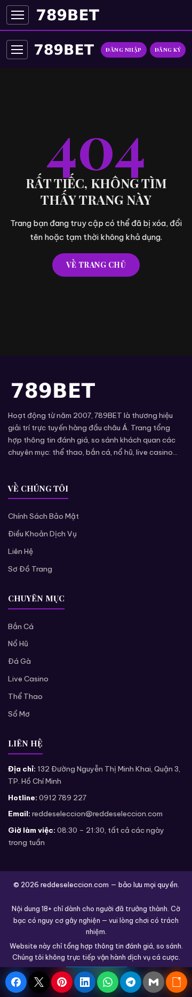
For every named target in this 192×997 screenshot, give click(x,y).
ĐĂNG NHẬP (124, 49)
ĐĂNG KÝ (168, 49)
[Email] (153, 982)
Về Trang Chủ (96, 265)
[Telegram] (130, 982)
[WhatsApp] (107, 982)
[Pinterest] (62, 982)
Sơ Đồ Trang (30, 569)
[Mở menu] (17, 15)
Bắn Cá (21, 626)
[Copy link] (176, 982)
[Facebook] (16, 982)
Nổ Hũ (18, 643)
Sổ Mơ (19, 714)
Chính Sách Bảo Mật (43, 516)
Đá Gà (19, 661)
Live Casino (28, 679)
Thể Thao (25, 696)
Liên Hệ (20, 551)
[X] (39, 982)
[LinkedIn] (84, 982)
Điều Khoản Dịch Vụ (42, 533)
